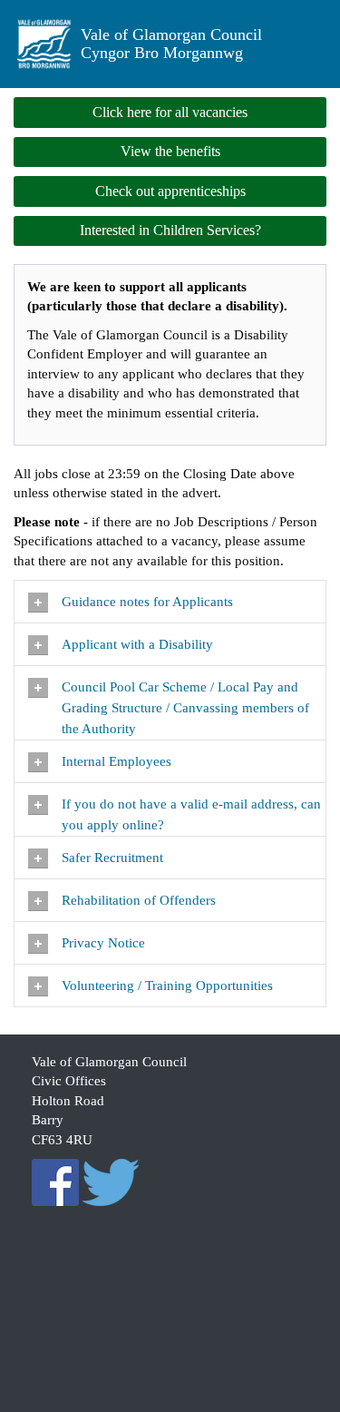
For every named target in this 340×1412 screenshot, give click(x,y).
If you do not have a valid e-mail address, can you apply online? (191, 814)
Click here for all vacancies (170, 112)
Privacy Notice (105, 943)
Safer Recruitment (112, 857)
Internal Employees (116, 761)
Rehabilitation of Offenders (140, 900)
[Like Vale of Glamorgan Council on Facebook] (55, 1181)
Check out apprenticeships (170, 191)
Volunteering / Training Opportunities (169, 985)
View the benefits (170, 151)
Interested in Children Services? (170, 230)
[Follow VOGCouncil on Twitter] (112, 1181)
